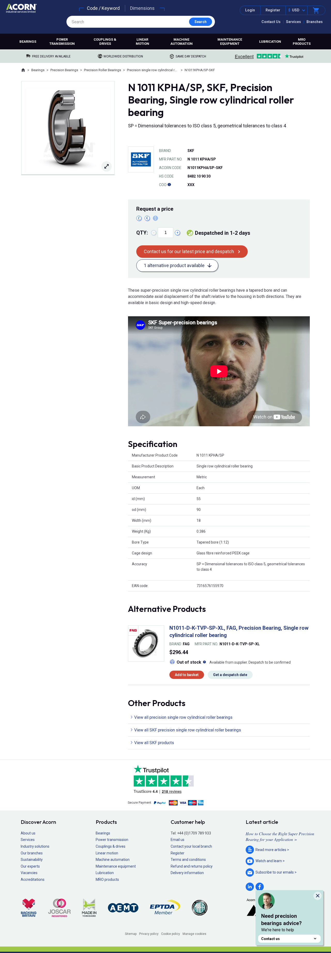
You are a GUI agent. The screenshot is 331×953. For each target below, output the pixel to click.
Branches (314, 22)
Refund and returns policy (192, 866)
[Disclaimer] (169, 185)
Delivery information (187, 873)
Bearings (27, 41)
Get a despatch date (230, 675)
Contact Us (271, 22)
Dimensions (142, 8)
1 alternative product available (174, 265)
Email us (177, 840)
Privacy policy (149, 934)
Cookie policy (170, 934)
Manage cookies (194, 934)
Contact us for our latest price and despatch (189, 251)
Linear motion (142, 42)
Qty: (142, 233)
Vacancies (29, 873)
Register (273, 10)
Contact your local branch (191, 846)
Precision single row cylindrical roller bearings (153, 70)
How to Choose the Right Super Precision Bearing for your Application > (280, 836)
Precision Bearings (64, 70)
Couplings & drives (105, 42)
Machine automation (181, 42)
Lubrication (270, 41)
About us (28, 833)
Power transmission (62, 42)
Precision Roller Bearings (102, 70)
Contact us (270, 939)
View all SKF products (154, 742)
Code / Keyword (103, 8)
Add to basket (187, 675)
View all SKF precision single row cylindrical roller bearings (187, 730)
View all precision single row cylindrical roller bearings (183, 717)
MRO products (302, 42)
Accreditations (32, 879)
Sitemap (131, 934)
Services (293, 22)
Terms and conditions (188, 859)
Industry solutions (35, 846)
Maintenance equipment (229, 42)
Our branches (32, 853)
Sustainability (32, 859)
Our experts (30, 866)
